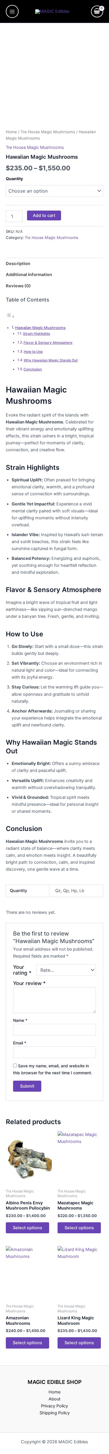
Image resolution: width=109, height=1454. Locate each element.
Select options (27, 1227)
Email (19, 1042)
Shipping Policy (55, 1412)
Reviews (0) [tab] (18, 285)
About (54, 1399)
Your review (29, 983)
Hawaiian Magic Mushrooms (40, 327)
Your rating (22, 970)
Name (20, 1020)
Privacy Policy (54, 1406)
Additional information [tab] (29, 274)
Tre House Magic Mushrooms (48, 131)
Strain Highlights (36, 334)
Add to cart (44, 215)
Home (11, 131)
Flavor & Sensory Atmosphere (48, 343)
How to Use (33, 352)
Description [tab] (18, 263)
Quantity (14, 178)
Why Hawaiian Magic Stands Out (51, 360)
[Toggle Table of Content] (10, 316)
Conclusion (33, 369)
